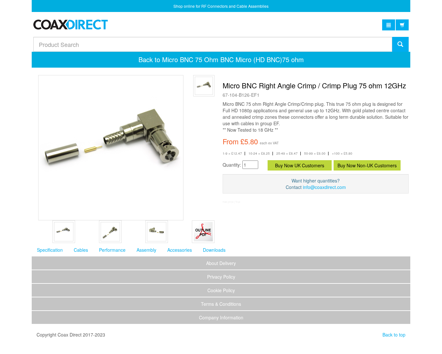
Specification (50, 250)
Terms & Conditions (221, 304)
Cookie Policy (221, 290)
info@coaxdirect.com (324, 187)
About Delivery (221, 263)
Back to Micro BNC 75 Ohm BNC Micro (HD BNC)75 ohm (221, 59)
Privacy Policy (221, 276)
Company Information (221, 317)
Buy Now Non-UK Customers (367, 165)
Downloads (214, 250)
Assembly (146, 250)
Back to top (393, 334)
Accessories (179, 250)
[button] (388, 24)
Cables (81, 250)
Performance (112, 250)
